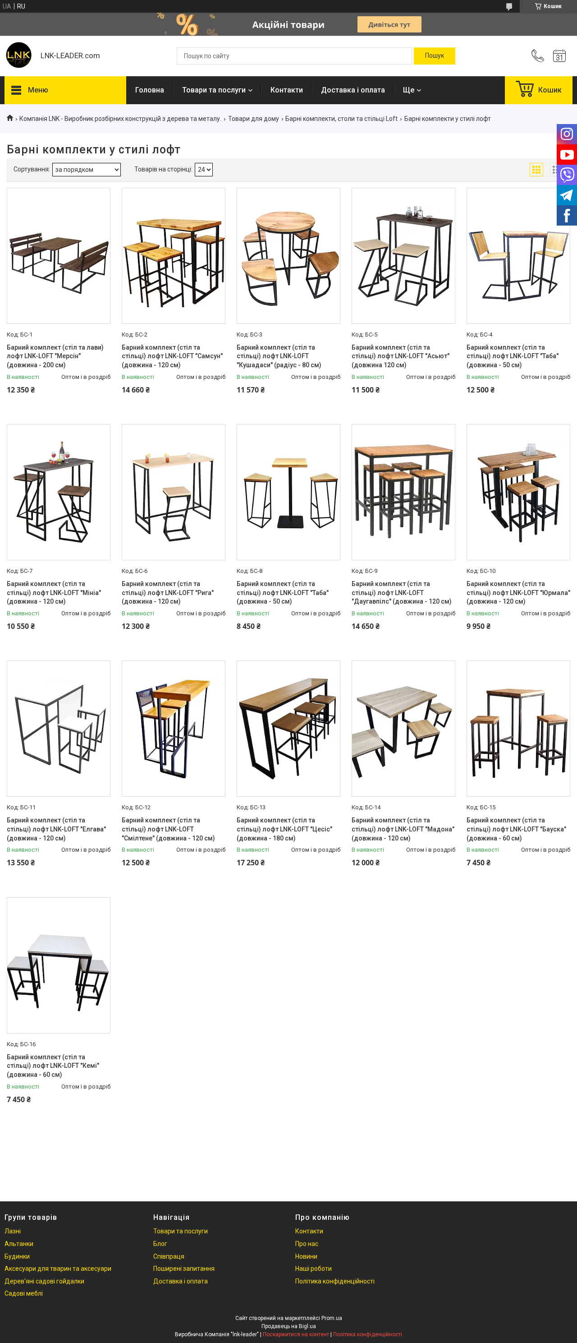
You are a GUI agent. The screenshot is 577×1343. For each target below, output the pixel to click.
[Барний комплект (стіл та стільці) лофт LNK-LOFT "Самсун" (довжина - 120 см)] (173, 256)
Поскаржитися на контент (296, 1334)
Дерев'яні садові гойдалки (44, 1281)
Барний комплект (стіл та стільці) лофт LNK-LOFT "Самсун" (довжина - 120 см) (172, 356)
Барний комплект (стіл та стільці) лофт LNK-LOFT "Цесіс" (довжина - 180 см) (284, 829)
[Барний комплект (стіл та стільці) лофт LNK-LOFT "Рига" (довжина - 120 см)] (173, 492)
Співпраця (168, 1256)
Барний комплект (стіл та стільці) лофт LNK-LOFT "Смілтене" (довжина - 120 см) (168, 829)
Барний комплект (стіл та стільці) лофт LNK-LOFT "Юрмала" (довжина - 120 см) (518, 592)
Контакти (286, 90)
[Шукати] (434, 56)
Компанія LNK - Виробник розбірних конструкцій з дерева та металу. (120, 118)
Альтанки (19, 1243)
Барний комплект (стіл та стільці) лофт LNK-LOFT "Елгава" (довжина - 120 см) (56, 829)
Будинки (17, 1256)
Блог (160, 1243)
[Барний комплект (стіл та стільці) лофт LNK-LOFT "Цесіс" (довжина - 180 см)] (288, 728)
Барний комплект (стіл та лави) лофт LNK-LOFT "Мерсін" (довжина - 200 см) (55, 356)
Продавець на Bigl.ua (288, 1326)
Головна (149, 90)
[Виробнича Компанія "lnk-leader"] (18, 56)
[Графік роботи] (559, 56)
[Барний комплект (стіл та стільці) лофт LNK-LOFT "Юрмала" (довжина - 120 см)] (518, 492)
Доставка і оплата (353, 90)
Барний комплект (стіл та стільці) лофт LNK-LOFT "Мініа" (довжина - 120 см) (54, 592)
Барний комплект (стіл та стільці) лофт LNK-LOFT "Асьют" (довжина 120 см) (400, 356)
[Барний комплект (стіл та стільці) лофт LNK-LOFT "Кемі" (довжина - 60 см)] (58, 965)
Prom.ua (331, 1318)
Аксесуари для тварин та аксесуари (58, 1268)
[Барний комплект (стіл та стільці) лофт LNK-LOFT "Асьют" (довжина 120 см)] (403, 256)
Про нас (306, 1243)
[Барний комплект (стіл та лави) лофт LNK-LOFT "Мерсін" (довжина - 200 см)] (58, 256)
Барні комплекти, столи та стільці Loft (341, 118)
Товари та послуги (214, 90)
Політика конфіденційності (335, 1281)
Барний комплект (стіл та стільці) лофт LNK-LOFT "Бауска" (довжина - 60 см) (516, 829)
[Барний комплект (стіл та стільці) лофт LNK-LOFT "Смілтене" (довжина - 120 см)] (173, 728)
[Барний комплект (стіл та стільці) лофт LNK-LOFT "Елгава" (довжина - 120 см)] (58, 728)
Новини (306, 1256)
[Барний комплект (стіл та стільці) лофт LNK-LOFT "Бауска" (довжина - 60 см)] (518, 728)
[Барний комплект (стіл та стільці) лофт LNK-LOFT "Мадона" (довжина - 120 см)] (403, 728)
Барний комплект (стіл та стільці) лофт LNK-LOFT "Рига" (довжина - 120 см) (168, 592)
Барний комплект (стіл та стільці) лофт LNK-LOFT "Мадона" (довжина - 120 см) (403, 829)
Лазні (13, 1231)
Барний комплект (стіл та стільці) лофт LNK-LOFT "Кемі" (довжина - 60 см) (53, 1065)
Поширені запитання (184, 1268)
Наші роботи (313, 1268)
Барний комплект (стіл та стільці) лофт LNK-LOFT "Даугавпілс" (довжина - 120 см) (402, 592)
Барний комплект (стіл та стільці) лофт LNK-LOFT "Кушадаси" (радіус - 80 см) (279, 356)
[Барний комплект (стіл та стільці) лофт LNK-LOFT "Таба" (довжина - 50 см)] (518, 256)
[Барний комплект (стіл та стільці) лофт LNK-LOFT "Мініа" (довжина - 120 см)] (58, 492)
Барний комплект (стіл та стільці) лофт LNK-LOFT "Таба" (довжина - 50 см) (513, 356)
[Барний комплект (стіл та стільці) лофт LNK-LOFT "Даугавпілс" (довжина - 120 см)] (403, 492)
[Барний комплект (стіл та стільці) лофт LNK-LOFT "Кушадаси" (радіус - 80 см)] (288, 256)
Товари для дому (253, 118)
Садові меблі (24, 1293)
